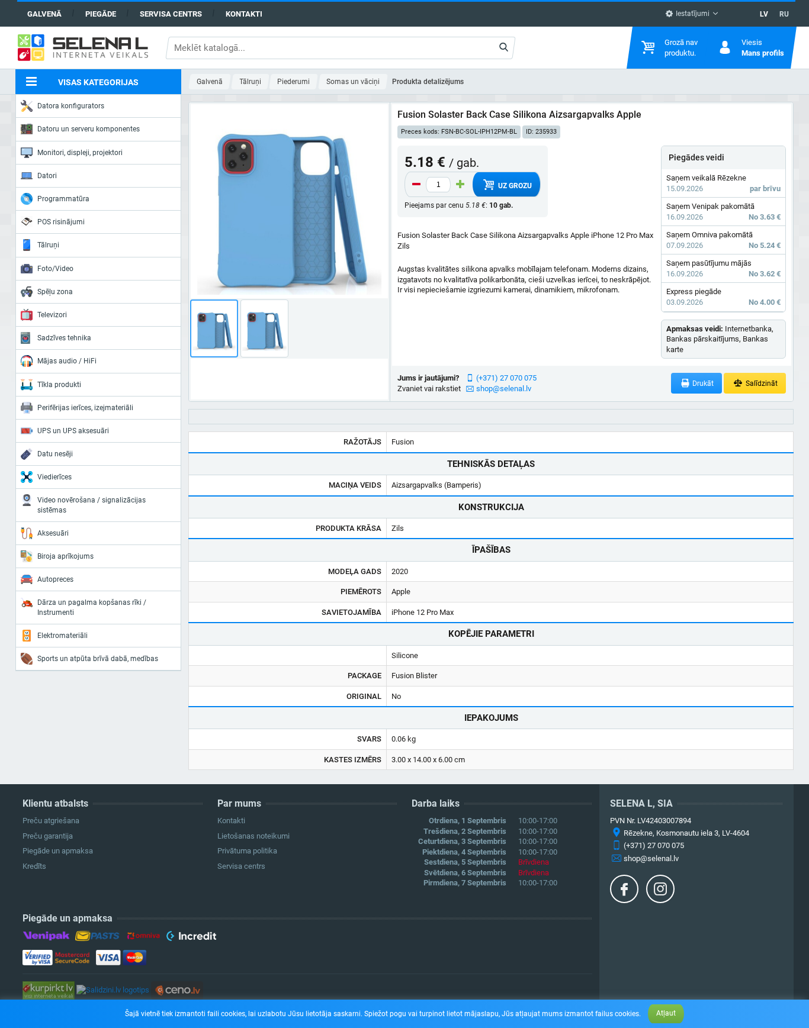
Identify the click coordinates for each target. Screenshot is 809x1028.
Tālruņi (48, 245)
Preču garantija (48, 836)
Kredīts (34, 866)
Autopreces (55, 579)
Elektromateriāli (62, 635)
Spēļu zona (55, 292)
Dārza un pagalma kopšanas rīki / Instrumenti (91, 607)
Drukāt (702, 383)
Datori (47, 176)
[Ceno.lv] (177, 989)
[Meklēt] (504, 48)
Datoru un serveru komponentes (88, 129)
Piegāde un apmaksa (58, 850)
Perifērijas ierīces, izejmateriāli (85, 408)
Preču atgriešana (51, 820)
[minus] (416, 184)
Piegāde (100, 13)
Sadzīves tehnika (64, 338)
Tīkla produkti (59, 385)
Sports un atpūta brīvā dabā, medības (97, 659)
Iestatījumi (692, 13)
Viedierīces (54, 477)
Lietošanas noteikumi (253, 836)
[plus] (460, 184)
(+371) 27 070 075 (506, 377)
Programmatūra (63, 199)
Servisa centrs (171, 13)
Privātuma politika (247, 850)
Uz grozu (514, 186)
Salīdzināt (761, 383)
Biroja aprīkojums (65, 556)
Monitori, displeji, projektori (80, 153)
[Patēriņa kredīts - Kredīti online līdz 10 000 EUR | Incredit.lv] (191, 938)
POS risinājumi (61, 222)
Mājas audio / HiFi (67, 361)
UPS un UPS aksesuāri (73, 431)
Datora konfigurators (70, 106)
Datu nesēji (55, 454)
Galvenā (44, 13)
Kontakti (244, 13)
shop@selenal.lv (503, 388)
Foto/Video (55, 269)
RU (784, 14)
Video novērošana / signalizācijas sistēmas (91, 505)
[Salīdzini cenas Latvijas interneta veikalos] (49, 989)
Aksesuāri (53, 533)
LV (764, 14)
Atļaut (666, 1013)
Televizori (52, 315)
